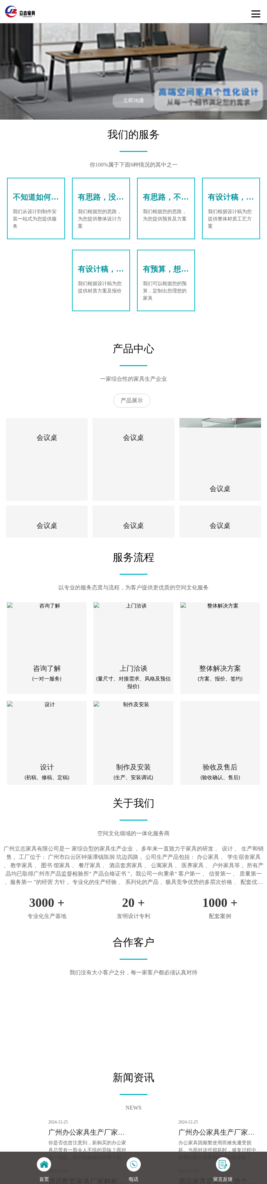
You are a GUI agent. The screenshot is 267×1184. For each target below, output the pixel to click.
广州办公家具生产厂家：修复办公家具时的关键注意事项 (216, 1132)
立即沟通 (133, 100)
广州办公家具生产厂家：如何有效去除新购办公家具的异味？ (86, 1132)
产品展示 (132, 400)
